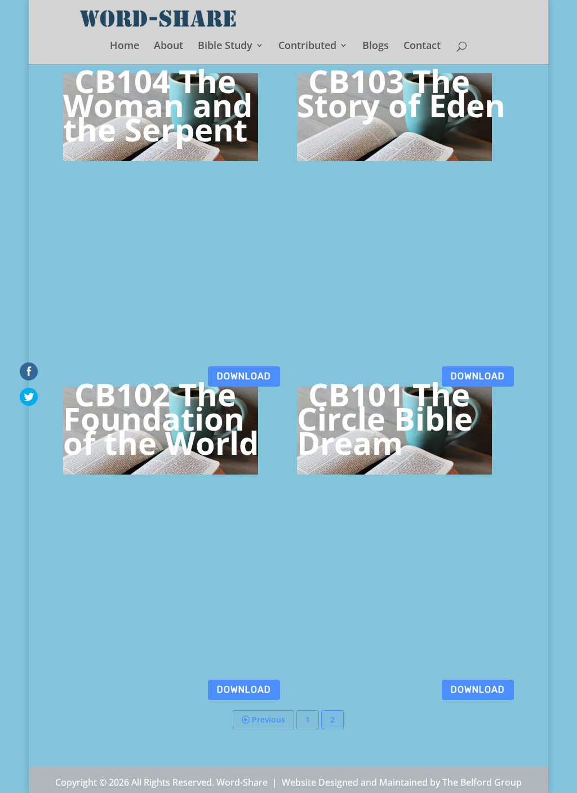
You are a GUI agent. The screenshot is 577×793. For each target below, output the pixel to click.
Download (244, 376)
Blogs (375, 46)
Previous (267, 719)
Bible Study (225, 46)
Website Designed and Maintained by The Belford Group (402, 782)
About (168, 46)
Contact (422, 46)
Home (124, 46)
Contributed (307, 46)
